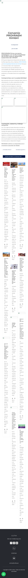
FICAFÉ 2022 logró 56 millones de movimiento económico (14, 175)
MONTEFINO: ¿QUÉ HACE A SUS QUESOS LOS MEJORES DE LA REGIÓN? (14, 277)
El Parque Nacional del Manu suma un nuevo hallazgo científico (22, 436)
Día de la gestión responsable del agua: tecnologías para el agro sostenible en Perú (6, 351)
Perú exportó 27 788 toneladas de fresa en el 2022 (6, 172)
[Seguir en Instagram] (14, 543)
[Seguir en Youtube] (17, 543)
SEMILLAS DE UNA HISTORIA (14, 325)
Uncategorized (14, 44)
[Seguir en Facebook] (11, 543)
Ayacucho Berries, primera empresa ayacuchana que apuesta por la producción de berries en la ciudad (22, 328)
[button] (3, 574)
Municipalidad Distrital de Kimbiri (12, 64)
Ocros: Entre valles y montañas (22, 170)
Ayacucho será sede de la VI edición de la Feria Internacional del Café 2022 (22, 264)
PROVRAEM (22, 62)
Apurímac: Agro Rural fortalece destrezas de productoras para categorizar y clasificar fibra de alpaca (6, 268)
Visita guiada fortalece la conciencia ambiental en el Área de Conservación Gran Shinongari (14, 420)
